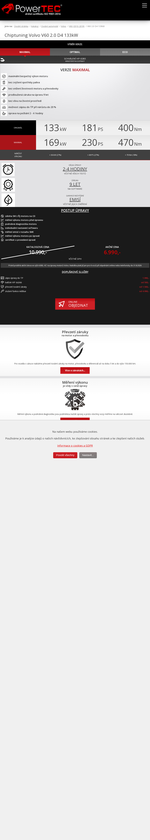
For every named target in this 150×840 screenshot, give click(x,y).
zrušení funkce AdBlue (15, 291)
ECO (125, 52)
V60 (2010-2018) (77, 26)
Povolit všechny (65, 455)
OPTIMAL (75, 52)
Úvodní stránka (21, 26)
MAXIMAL (24, 52)
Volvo (63, 26)
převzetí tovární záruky (16, 286)
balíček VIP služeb (13, 282)
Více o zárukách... (75, 370)
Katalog (34, 26)
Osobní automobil (49, 26)
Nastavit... (88, 455)
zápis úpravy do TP (14, 278)
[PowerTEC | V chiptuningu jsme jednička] (38, 10)
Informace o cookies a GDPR (75, 445)
